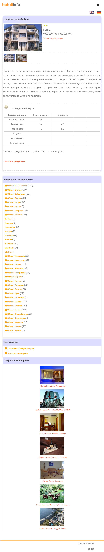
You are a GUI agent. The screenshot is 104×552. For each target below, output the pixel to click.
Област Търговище (16, 318)
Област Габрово (15, 210)
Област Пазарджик (16, 273)
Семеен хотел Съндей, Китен (53, 528)
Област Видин (14, 202)
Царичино (10, 248)
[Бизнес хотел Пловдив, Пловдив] (52, 446)
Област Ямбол (14, 330)
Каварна (9, 223)
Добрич (9, 219)
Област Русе (13, 293)
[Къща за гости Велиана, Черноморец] (52, 493)
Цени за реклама (85, 544)
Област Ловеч (14, 264)
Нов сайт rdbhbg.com (18, 353)
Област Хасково (15, 322)
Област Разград (15, 289)
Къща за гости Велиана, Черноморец (52, 505)
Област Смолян (15, 306)
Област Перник (14, 277)
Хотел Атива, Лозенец (53, 481)
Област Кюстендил (16, 260)
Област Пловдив (15, 285)
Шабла (8, 252)
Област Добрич (15, 215)
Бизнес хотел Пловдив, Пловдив (53, 457)
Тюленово (10, 244)
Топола (8, 239)
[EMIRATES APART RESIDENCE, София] (52, 398)
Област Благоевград (17, 186)
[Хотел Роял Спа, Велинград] (52, 375)
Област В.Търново (16, 194)
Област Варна (14, 198)
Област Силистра (16, 297)
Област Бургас (14, 190)
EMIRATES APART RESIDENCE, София (52, 410)
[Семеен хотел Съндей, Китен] (52, 517)
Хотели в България (15, 179)
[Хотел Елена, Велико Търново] (52, 422)
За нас (91, 549)
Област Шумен (14, 326)
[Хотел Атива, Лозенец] (52, 470)
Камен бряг (10, 227)
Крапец (8, 231)
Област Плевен (14, 281)
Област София (14, 310)
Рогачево (9, 235)
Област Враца (14, 206)
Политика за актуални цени (21, 348)
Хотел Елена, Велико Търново (52, 433)
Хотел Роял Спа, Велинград (52, 386)
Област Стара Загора (17, 314)
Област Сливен (15, 301)
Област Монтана (15, 268)
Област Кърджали (16, 256)
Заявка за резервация (53, 38)
